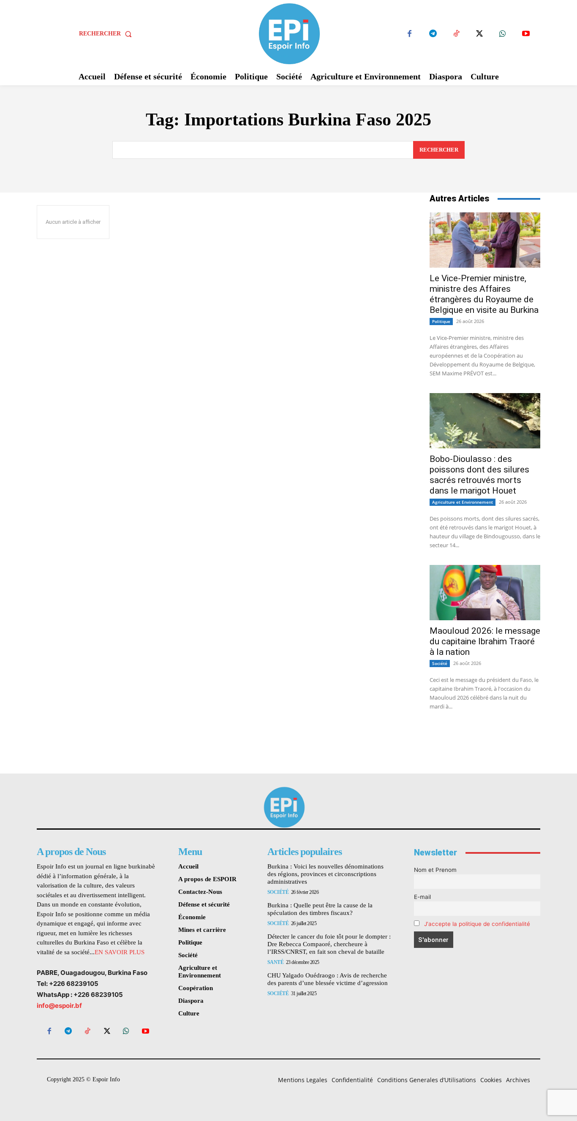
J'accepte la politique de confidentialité (477, 923)
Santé (275, 962)
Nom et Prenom (435, 869)
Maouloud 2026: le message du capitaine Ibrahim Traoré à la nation (485, 641)
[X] (479, 33)
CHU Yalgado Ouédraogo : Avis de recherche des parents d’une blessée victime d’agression (327, 979)
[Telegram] (432, 33)
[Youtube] (525, 33)
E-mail (422, 896)
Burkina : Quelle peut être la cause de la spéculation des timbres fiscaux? (320, 909)
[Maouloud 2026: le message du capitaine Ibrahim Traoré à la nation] (485, 592)
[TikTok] (455, 33)
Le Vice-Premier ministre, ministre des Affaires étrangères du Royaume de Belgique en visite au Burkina (484, 294)
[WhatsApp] (502, 33)
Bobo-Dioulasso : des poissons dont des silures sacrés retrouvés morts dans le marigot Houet (479, 475)
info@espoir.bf (59, 1006)
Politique (441, 321)
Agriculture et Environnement (462, 502)
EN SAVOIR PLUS (119, 952)
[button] (107, 34)
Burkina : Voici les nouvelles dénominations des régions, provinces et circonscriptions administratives (325, 874)
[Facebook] (409, 33)
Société (439, 663)
